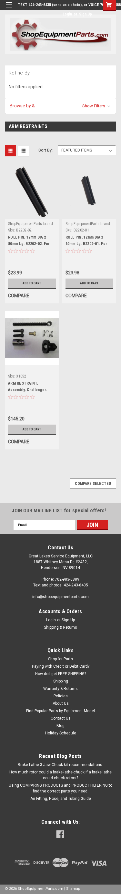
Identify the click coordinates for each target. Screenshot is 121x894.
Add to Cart (32, 283)
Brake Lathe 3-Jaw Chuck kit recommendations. (60, 764)
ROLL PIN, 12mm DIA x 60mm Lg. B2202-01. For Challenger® (86, 243)
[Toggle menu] (9, 9)
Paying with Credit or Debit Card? (60, 666)
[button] (60, 106)
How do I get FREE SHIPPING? (60, 674)
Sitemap (73, 889)
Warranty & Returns (60, 688)
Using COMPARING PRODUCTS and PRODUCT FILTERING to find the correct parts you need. (60, 788)
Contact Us (61, 718)
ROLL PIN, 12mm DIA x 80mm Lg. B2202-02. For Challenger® (29, 243)
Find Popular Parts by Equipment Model (60, 711)
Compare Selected (93, 483)
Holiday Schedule (60, 733)
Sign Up (85, 14)
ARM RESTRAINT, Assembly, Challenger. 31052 (27, 389)
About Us (61, 703)
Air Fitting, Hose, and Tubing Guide (60, 798)
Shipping (60, 681)
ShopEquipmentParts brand (30, 223)
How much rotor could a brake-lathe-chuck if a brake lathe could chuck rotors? (60, 775)
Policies (61, 696)
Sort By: (45, 150)
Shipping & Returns (60, 627)
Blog (60, 725)
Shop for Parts (60, 659)
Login (67, 14)
